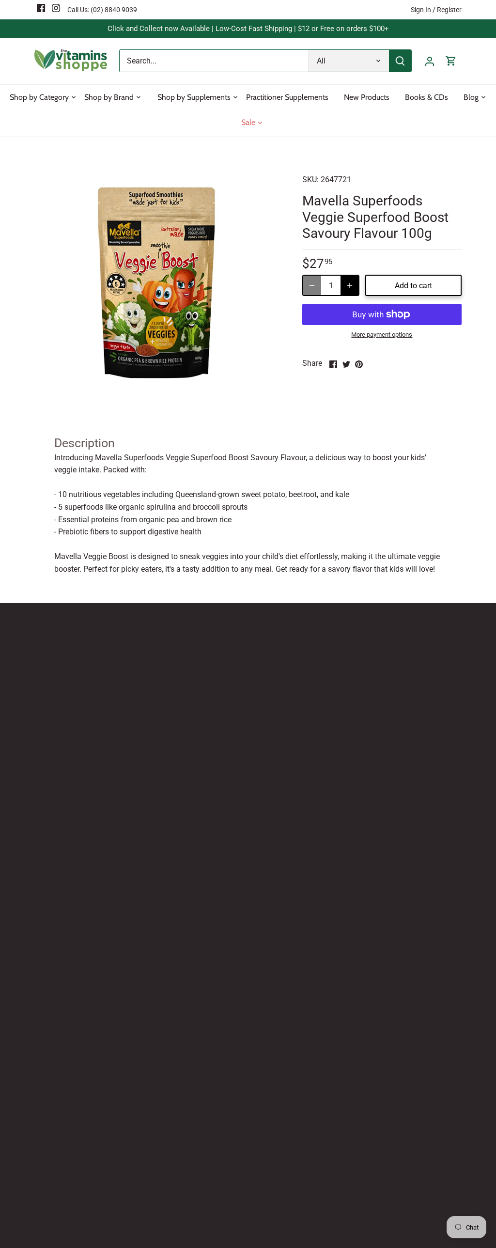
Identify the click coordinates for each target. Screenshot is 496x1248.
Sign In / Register (436, 10)
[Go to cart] (451, 60)
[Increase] (350, 285)
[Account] (429, 60)
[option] (156, 285)
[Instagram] (56, 7)
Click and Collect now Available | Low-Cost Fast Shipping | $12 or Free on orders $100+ (248, 28)
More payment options (381, 334)
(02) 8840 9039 (114, 10)
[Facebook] (41, 7)
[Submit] (400, 61)
